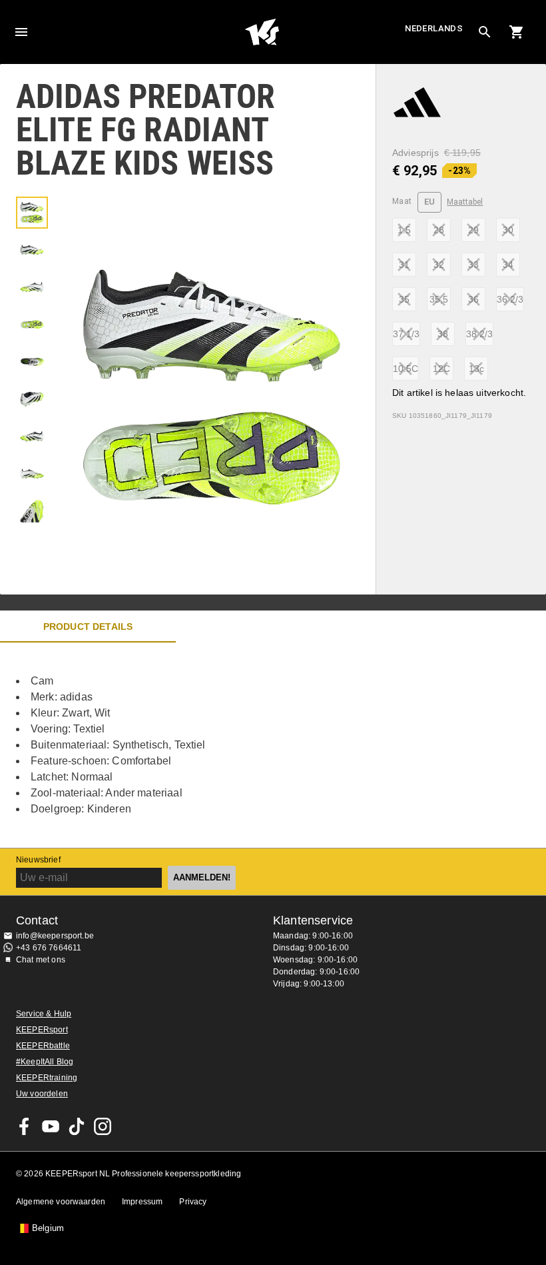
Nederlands (434, 28)
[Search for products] (484, 32)
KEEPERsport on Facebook (24, 1126)
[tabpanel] (233, 745)
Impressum (142, 1201)
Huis (262, 32)
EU (429, 202)
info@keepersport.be (55, 935)
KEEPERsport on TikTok (76, 1126)
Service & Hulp (43, 1013)
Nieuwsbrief (38, 859)
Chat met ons (40, 959)
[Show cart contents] (516, 32)
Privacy (192, 1201)
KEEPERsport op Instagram (102, 1126)
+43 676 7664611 (48, 947)
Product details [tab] (88, 626)
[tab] (32, 213)
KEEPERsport (42, 1029)
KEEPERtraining (46, 1077)
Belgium (48, 1228)
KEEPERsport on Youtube (50, 1126)
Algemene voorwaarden (60, 1201)
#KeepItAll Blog (44, 1061)
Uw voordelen (42, 1093)
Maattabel (465, 202)
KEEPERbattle (43, 1045)
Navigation (21, 32)
